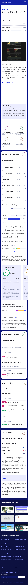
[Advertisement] (14, 37)
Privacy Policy (4, 572)
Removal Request (18, 570)
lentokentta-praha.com (7, 553)
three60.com (18, 556)
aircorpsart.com (5, 539)
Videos (2, 568)
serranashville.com (5, 546)
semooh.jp (5, 9)
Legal (20, 568)
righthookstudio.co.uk (20, 539)
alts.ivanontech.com (6, 549)
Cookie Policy (12, 572)
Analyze (21, 577)
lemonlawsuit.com (19, 546)
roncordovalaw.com (20, 543)
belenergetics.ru (5, 563)
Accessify (6, 2)
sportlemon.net (19, 559)
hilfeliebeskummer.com (20, 563)
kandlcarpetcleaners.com (21, 549)
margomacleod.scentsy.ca (7, 556)
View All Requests (14, 218)
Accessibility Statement (7, 570)
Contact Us (14, 568)
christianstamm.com (6, 559)
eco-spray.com (4, 543)
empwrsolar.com (19, 553)
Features (8, 568)
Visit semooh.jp (6, 82)
